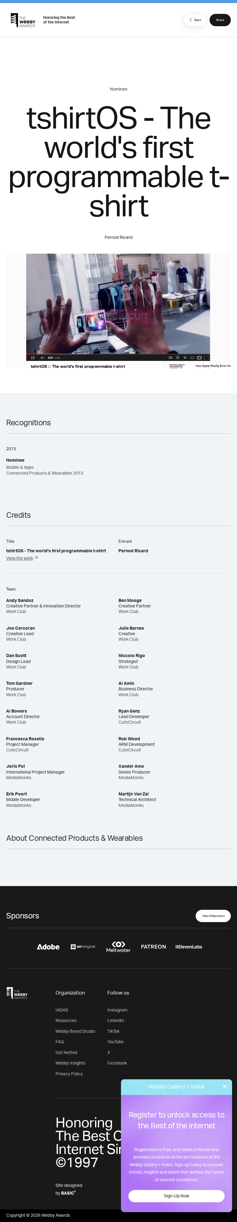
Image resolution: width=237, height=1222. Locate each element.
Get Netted (66, 1053)
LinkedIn (115, 1021)
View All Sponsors (213, 916)
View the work (19, 558)
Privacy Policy (69, 1074)
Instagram (117, 1010)
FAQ (60, 1042)
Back (197, 20)
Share (220, 20)
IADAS (62, 1010)
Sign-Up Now (176, 1196)
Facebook (117, 1063)
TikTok (113, 1031)
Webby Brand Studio (75, 1031)
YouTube (115, 1042)
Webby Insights (70, 1063)
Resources (66, 1021)
